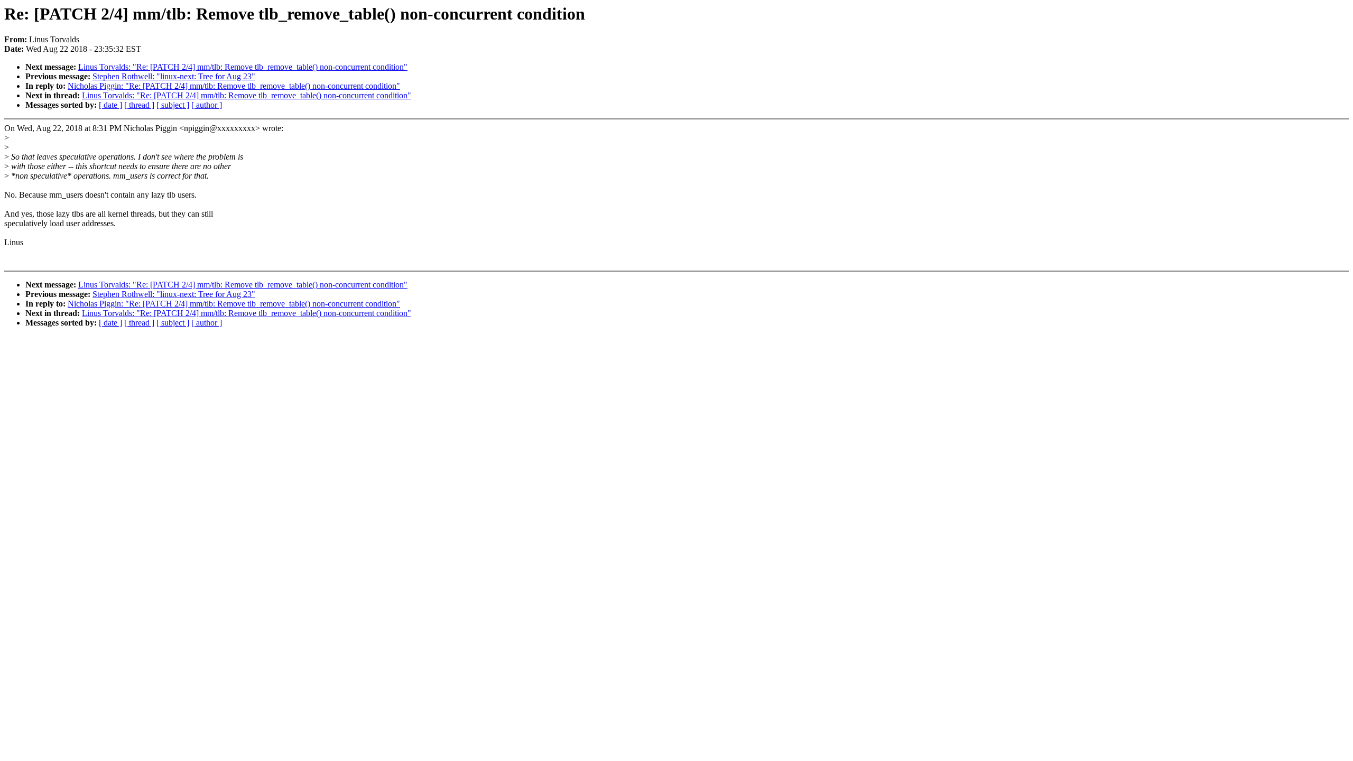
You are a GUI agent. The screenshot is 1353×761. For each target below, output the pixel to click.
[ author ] (206, 104)
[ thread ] (139, 104)
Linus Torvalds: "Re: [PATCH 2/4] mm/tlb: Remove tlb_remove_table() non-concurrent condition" (242, 66)
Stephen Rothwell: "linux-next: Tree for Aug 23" (173, 76)
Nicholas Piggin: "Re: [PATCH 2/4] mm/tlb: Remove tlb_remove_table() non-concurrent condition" (234, 85)
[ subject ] (172, 104)
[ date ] (110, 104)
